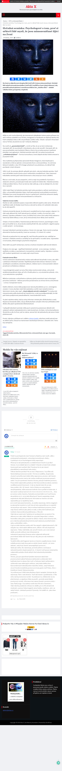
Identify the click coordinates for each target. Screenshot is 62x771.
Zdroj (4, 396)
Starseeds (52, 402)
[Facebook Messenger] (18, 79)
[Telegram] (30, 79)
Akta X (31, 6)
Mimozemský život (25, 402)
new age (45, 402)
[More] (42, 79)
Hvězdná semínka (13, 402)
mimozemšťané (37, 402)
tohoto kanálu (34, 387)
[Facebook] (13, 79)
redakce (18, 38)
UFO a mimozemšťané (8, 400)
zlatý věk (5, 404)
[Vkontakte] (24, 79)
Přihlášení (55, 499)
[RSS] (36, 79)
